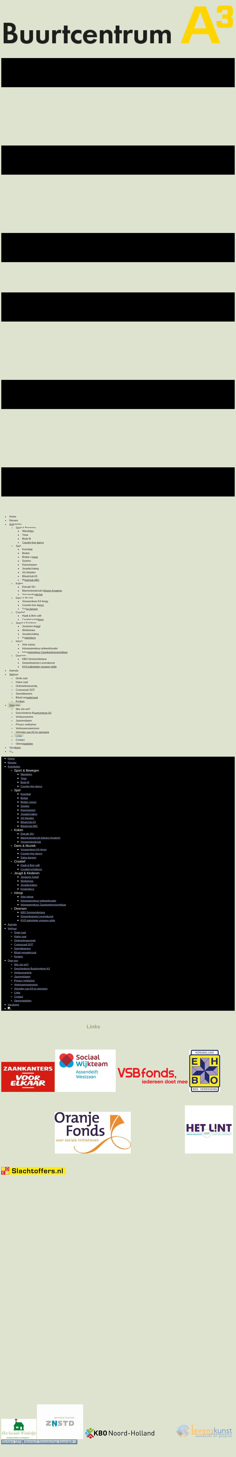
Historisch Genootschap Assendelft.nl (50, 1442)
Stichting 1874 (12, 1442)
